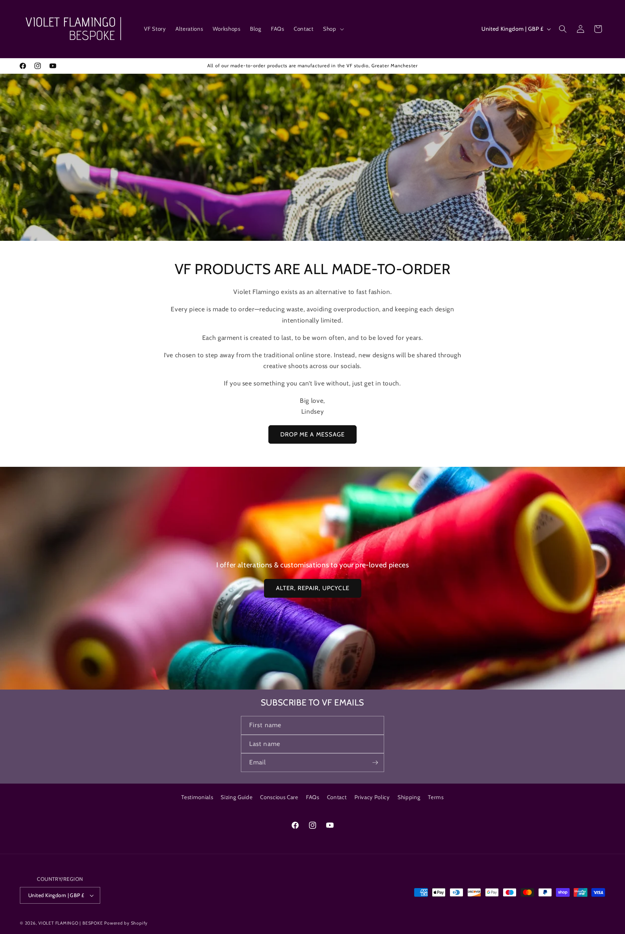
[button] (332, 29)
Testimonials (197, 797)
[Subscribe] (375, 762)
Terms (435, 797)
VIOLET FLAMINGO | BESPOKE (70, 923)
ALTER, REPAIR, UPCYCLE (312, 588)
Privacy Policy (372, 797)
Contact (337, 797)
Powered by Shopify (126, 923)
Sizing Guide (236, 797)
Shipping (408, 797)
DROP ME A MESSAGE (312, 434)
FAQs (312, 797)
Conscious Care (279, 797)
